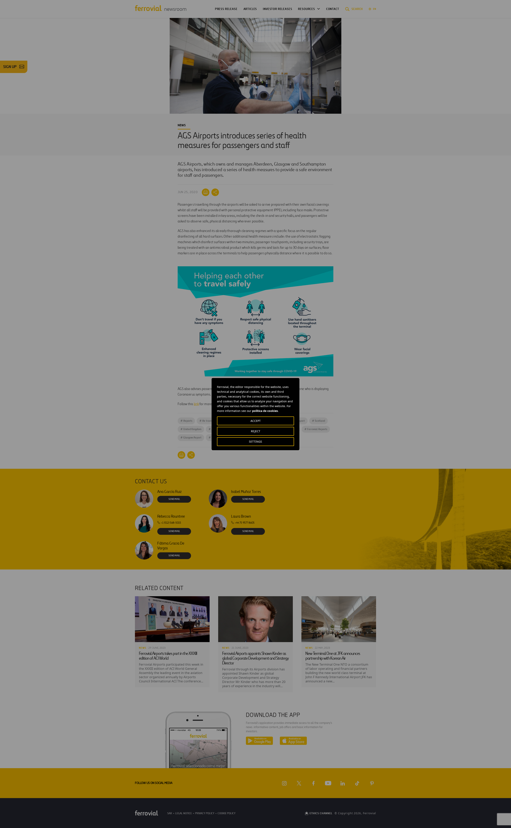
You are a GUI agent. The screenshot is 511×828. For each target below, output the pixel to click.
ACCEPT (256, 421)
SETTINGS (255, 441)
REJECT (255, 431)
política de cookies (265, 411)
